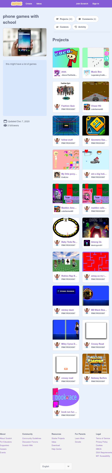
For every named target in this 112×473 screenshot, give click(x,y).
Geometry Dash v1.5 (99, 139)
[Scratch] (17, 3)
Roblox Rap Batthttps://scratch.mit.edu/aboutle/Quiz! (69, 275)
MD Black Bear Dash (99, 309)
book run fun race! (69, 411)
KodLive (64, 177)
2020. (64, 71)
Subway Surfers (99, 377)
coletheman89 (97, 109)
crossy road (67, 377)
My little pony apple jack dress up (69, 173)
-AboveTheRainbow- (69, 75)
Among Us (96, 241)
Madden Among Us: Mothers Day (69, 207)
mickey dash (67, 309)
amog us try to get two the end (99, 275)
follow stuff (67, 139)
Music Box (96, 71)
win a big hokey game (99, 173)
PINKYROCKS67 (68, 109)
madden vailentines (99, 207)
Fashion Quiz (68, 105)
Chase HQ (96, 105)
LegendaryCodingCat (99, 75)
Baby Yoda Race (69, 241)
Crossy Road (97, 343)
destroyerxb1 (96, 245)
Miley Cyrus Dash (69, 343)
